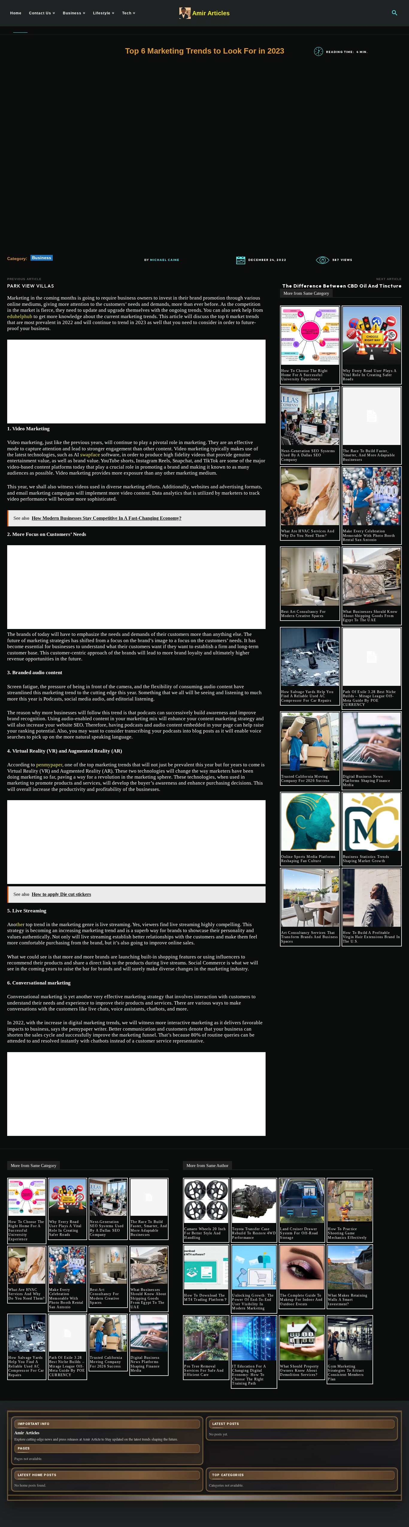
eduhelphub (19, 316)
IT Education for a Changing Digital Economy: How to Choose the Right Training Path (249, 1375)
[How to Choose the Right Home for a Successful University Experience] (310, 335)
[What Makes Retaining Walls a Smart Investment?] (350, 1267)
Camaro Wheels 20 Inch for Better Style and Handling (205, 1233)
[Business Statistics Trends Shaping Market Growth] (372, 822)
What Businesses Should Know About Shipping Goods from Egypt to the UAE (370, 616)
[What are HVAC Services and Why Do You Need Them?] (310, 496)
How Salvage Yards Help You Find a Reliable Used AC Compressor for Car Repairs (307, 696)
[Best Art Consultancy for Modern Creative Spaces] (310, 576)
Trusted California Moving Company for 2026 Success (305, 778)
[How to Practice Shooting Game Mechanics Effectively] (350, 1201)
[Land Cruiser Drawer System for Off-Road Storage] (302, 1201)
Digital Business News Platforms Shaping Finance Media (366, 780)
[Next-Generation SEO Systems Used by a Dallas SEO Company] (310, 416)
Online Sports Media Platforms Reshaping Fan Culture (308, 859)
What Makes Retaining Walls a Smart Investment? (347, 1299)
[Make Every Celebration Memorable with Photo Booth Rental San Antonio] (372, 496)
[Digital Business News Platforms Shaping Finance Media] (372, 741)
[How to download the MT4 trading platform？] (206, 1267)
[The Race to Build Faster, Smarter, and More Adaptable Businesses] (372, 416)
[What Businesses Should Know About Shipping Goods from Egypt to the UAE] (372, 576)
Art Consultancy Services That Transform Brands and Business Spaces (309, 937)
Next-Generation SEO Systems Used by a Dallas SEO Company (308, 455)
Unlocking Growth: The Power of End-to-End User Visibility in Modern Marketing (253, 1301)
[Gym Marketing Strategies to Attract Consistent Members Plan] (350, 1338)
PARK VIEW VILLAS (30, 286)
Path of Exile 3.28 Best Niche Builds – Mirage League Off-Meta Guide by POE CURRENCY (369, 698)
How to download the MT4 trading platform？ (206, 1297)
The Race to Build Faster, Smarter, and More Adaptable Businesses (369, 455)
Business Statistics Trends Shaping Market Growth (366, 859)
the (19, 924)
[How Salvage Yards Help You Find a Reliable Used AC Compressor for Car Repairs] (310, 657)
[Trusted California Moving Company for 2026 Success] (310, 741)
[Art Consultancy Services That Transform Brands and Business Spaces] (310, 898)
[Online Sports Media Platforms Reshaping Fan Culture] (310, 822)
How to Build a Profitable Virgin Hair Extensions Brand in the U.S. (371, 937)
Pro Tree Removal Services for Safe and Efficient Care (204, 1370)
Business (41, 257)
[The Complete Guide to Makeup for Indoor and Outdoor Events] (302, 1267)
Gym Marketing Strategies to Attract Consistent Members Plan (346, 1372)
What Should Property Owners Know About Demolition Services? (299, 1370)
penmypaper (49, 765)
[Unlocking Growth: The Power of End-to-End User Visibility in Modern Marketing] (254, 1267)
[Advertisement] (136, 381)
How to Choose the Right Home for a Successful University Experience (304, 375)
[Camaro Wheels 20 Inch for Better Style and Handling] (206, 1201)
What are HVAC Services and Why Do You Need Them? (307, 533)
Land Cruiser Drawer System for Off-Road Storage (299, 1233)
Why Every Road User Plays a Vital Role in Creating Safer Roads (370, 375)
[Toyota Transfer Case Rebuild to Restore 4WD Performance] (254, 1201)
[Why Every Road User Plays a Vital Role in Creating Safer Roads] (372, 335)
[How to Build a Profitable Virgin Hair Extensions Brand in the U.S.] (372, 898)
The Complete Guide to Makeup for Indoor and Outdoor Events (301, 1299)
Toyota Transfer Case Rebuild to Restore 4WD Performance (254, 1233)
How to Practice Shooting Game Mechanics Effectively (347, 1233)
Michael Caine (164, 260)
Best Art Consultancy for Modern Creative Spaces (303, 614)
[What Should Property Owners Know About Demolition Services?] (302, 1338)
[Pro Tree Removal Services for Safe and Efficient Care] (206, 1338)
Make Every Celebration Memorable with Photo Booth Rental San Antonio (369, 535)
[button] (394, 13)
